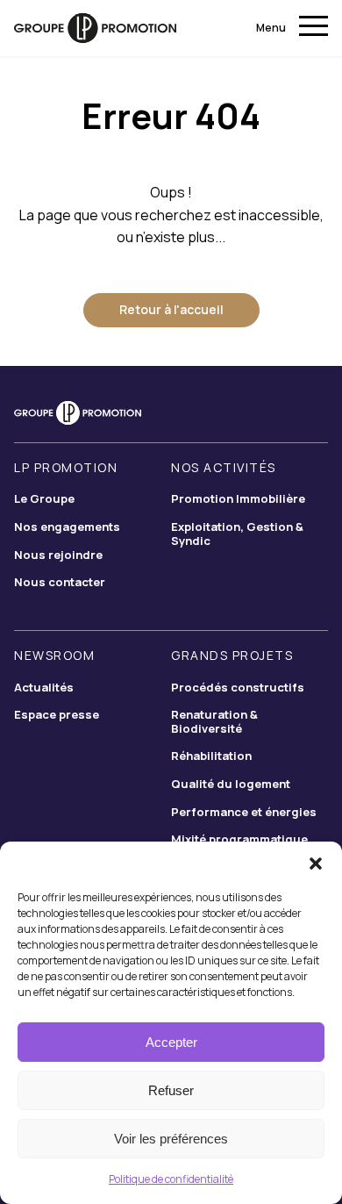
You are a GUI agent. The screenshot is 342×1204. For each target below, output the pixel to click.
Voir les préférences (171, 1138)
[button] (315, 863)
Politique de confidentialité (171, 1179)
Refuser (171, 1090)
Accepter (171, 1042)
